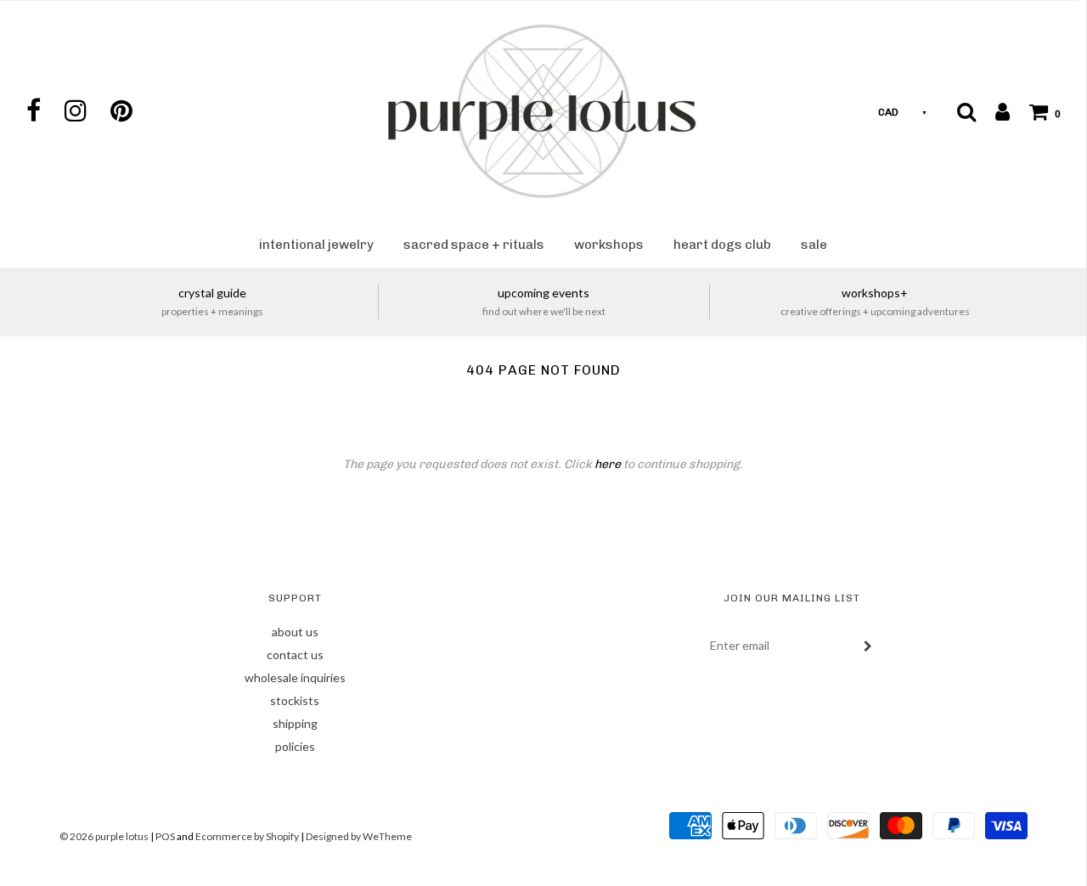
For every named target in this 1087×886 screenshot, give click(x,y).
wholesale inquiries (295, 677)
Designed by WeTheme (359, 836)
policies (295, 746)
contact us (295, 654)
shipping (295, 723)
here (607, 464)
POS (165, 836)
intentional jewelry (316, 244)
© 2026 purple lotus (104, 836)
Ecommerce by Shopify (247, 836)
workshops (609, 244)
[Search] (966, 111)
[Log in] (994, 111)
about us (295, 631)
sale (814, 244)
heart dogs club (722, 244)
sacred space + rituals (473, 244)
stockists (294, 700)
